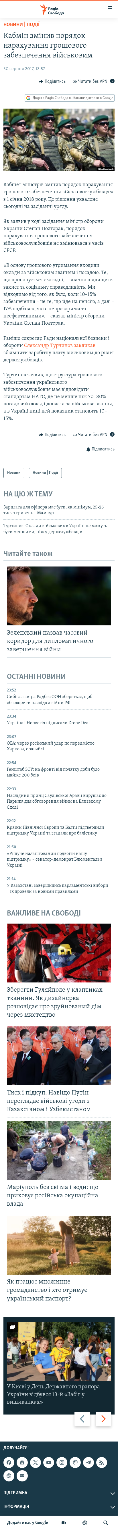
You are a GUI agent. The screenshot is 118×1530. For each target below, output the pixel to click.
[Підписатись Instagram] (61, 1462)
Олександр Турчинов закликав (59, 345)
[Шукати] (105, 1523)
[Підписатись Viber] (75, 1462)
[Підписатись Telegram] (88, 1462)
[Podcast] (8, 1475)
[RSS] (101, 1462)
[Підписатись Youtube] (48, 1462)
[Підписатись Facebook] (8, 1462)
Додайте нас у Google (27, 1523)
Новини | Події (21, 25)
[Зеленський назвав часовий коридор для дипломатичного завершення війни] (59, 595)
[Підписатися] (22, 1475)
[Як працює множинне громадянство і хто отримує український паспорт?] (59, 1245)
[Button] (52, 81)
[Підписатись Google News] (22, 1462)
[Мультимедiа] (63, 1523)
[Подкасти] (84, 1523)
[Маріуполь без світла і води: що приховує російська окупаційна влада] (59, 1150)
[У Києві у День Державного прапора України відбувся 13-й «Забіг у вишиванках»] (59, 1351)
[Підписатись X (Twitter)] (35, 1462)
